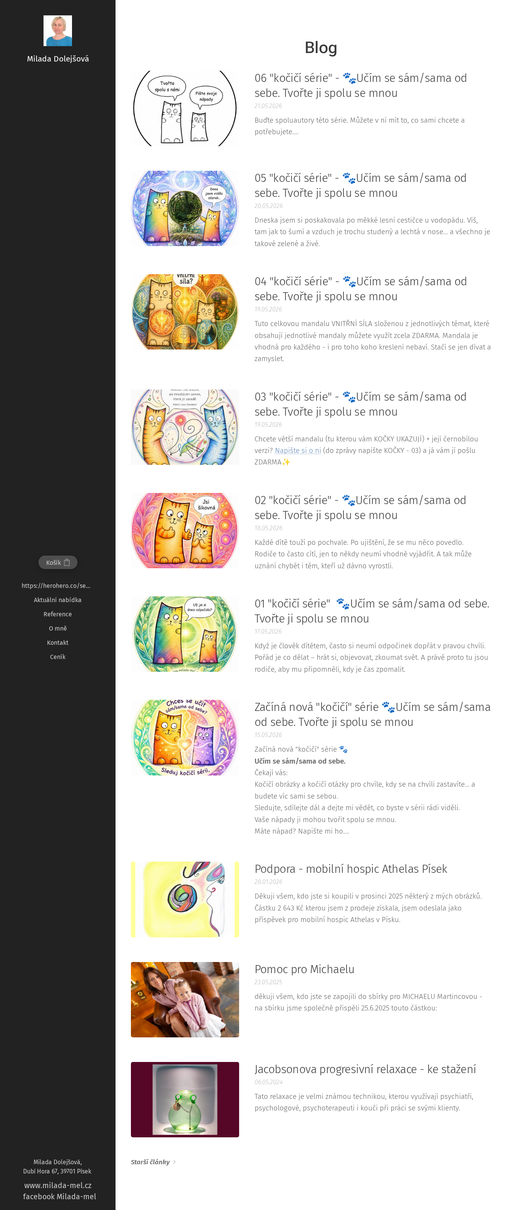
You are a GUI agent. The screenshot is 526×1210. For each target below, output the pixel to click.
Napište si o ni (298, 450)
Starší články (150, 1162)
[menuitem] (57, 585)
